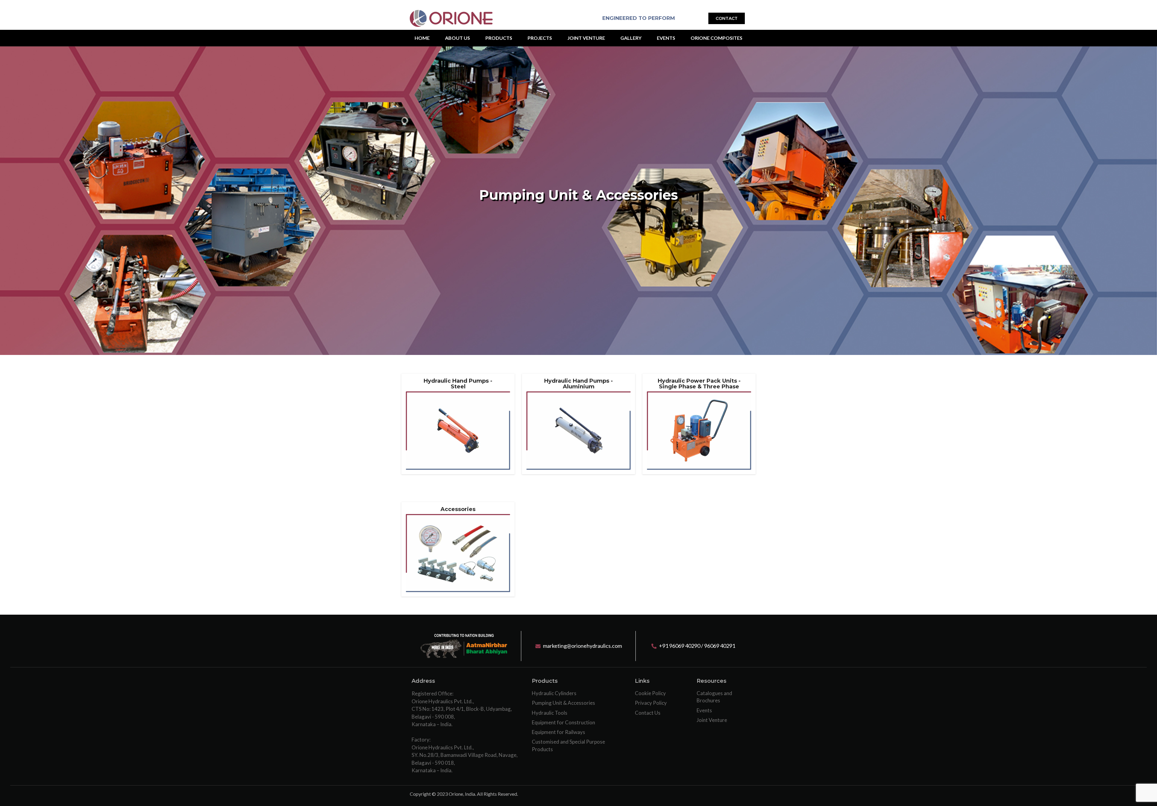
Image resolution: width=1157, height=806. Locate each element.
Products (498, 38)
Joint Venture (586, 38)
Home (422, 38)
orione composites (716, 38)
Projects (540, 38)
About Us (457, 38)
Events (666, 38)
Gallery (630, 38)
